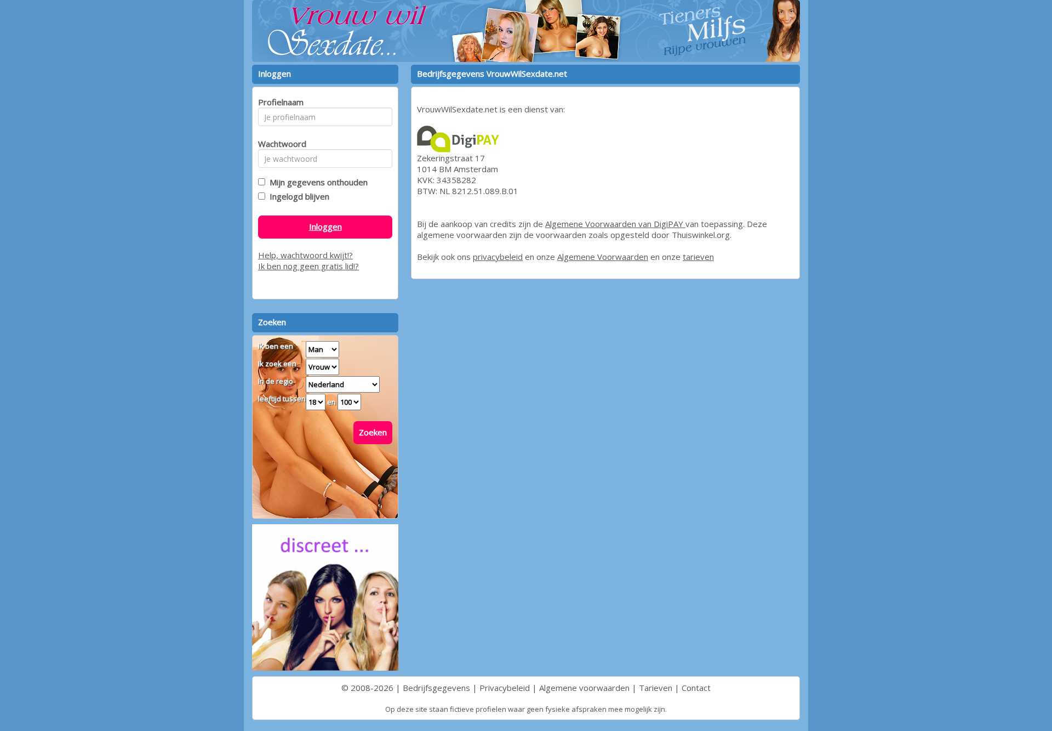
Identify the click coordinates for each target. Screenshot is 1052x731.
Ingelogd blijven (297, 196)
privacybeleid (498, 256)
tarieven (698, 256)
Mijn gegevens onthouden (316, 182)
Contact (696, 687)
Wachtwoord (279, 143)
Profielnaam (279, 102)
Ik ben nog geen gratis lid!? (308, 265)
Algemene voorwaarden (584, 687)
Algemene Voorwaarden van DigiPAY (615, 223)
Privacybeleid (504, 687)
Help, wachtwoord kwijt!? (305, 255)
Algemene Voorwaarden (602, 256)
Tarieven (655, 687)
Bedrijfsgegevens (436, 687)
